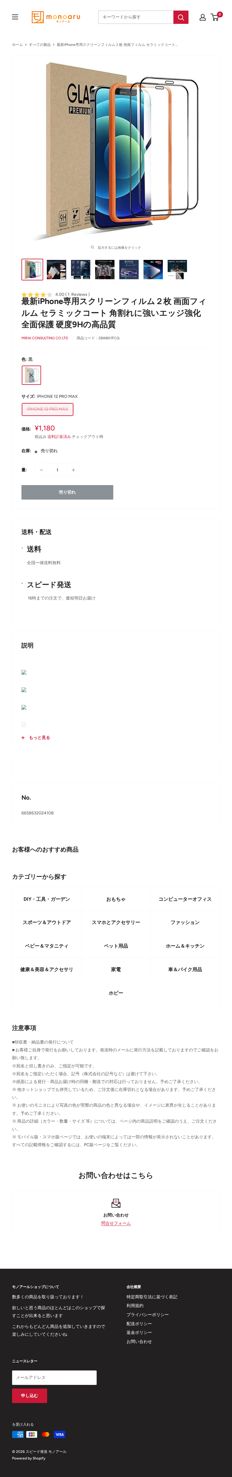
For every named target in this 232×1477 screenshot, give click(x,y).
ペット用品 (116, 946)
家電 (116, 969)
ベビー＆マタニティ (47, 946)
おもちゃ (116, 899)
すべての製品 (40, 45)
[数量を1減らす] (41, 470)
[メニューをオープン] (15, 16)
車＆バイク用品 (185, 969)
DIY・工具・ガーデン (47, 899)
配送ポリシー (139, 1323)
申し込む (29, 1395)
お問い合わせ (139, 1341)
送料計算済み (59, 436)
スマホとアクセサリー (116, 922)
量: (24, 469)
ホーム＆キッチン (185, 946)
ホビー (116, 993)
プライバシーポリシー (148, 1314)
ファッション (185, 922)
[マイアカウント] (203, 17)
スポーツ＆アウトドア (47, 922)
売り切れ (67, 492)
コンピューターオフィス (185, 899)
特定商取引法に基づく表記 (152, 1297)
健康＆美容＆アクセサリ (46, 969)
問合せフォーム (116, 1223)
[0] (215, 17)
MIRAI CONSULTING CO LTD (44, 338)
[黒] (31, 375)
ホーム (17, 45)
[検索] (180, 17)
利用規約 (135, 1305)
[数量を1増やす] (73, 470)
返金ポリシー (139, 1332)
